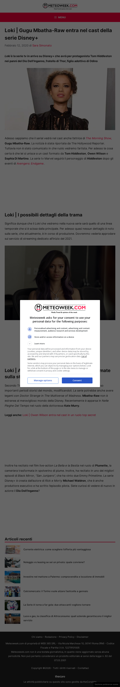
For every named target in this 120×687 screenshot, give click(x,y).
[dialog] (60, 343)
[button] (60, 343)
